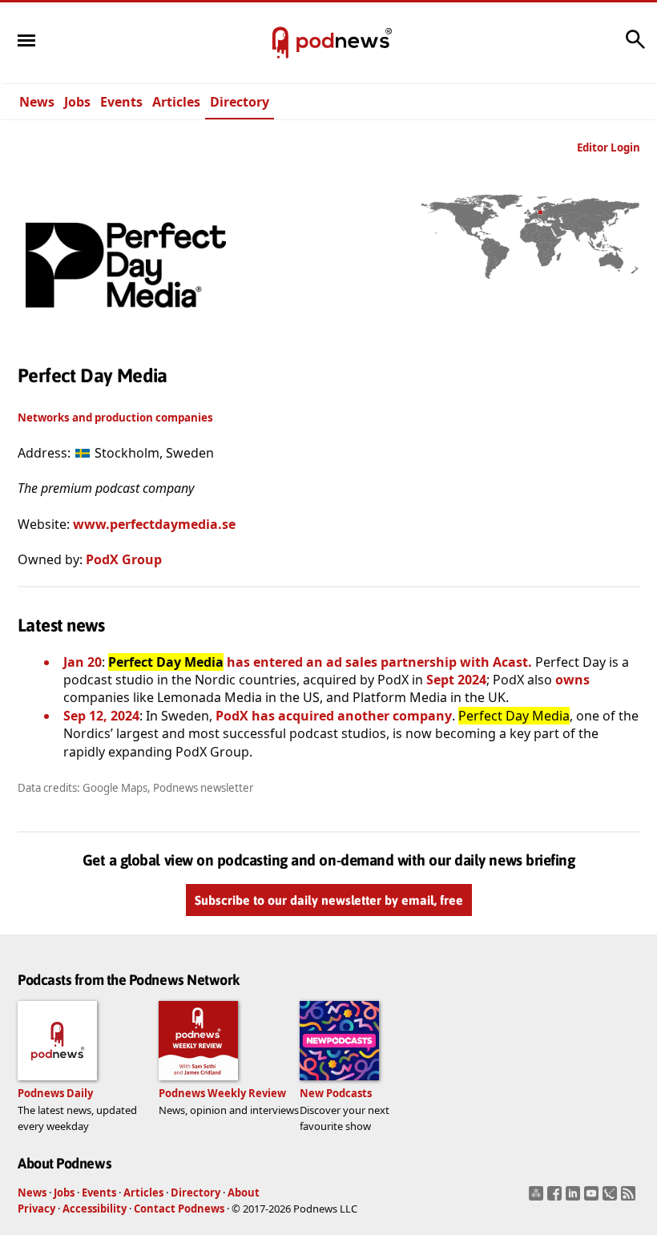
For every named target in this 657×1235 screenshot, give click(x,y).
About (244, 1192)
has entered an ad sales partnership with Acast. (320, 662)
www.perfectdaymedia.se (154, 524)
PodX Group (124, 559)
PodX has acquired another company (334, 715)
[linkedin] (575, 1198)
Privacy (36, 1208)
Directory (239, 102)
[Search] (635, 47)
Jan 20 (82, 662)
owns (572, 679)
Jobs (77, 102)
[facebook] (556, 1198)
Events (121, 102)
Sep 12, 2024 (101, 715)
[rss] (630, 1198)
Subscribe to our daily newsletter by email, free (329, 901)
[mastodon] (538, 1198)
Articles (176, 102)
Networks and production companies (115, 417)
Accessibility (94, 1208)
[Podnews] (280, 43)
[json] (612, 1198)
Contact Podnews (179, 1208)
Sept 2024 (456, 679)
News (36, 102)
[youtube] (593, 1198)
